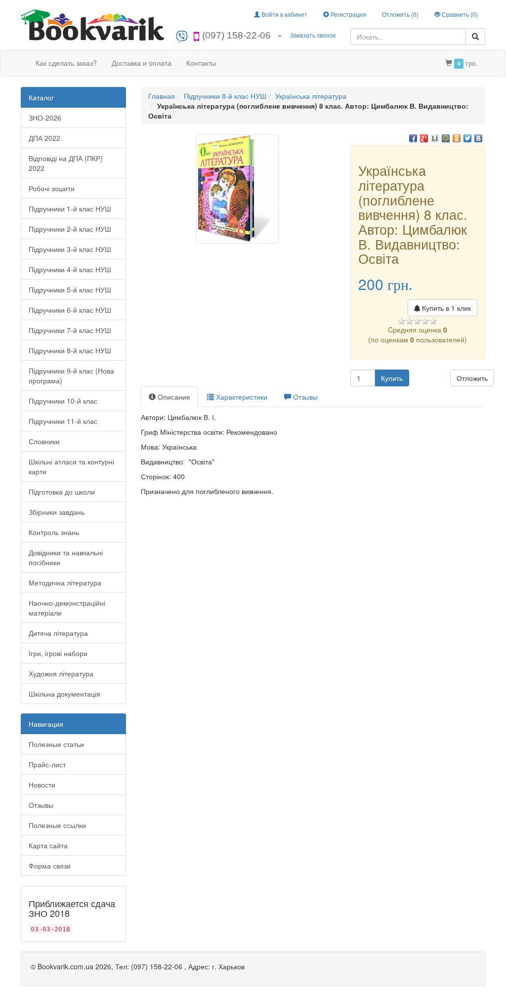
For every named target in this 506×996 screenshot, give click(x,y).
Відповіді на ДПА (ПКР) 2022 (66, 163)
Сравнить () (459, 14)
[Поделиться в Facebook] (413, 138)
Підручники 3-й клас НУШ (70, 249)
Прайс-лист (47, 764)
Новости (42, 784)
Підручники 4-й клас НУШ (70, 269)
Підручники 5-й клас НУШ (70, 289)
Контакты (201, 63)
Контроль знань (54, 532)
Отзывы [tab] (304, 397)
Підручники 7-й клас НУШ (70, 330)
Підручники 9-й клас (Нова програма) (71, 375)
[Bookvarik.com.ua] (92, 24)
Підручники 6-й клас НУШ (70, 310)
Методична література (65, 582)
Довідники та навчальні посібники (66, 557)
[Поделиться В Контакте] (478, 138)
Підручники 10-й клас (63, 401)
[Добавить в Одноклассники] (457, 138)
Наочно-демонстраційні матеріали (67, 608)
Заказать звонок (313, 35)
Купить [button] (392, 378)
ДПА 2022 (44, 138)
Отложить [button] (472, 378)
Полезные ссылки (57, 825)
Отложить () (400, 14)
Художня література (61, 673)
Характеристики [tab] (240, 397)
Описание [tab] (173, 397)
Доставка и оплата (141, 63)
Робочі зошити (52, 188)
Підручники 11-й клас (63, 421)
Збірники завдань (56, 512)
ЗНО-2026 (45, 118)
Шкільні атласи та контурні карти (71, 466)
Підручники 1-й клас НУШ (70, 208)
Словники (44, 441)
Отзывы (41, 805)
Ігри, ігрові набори (58, 653)
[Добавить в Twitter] (467, 138)
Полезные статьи (56, 744)
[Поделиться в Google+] (424, 138)
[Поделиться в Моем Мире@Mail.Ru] (446, 138)
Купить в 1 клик (445, 308)
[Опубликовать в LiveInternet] (435, 138)
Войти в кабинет (283, 14)
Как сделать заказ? (66, 63)
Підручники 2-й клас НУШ (70, 229)
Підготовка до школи (62, 492)
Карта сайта (48, 845)
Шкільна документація (64, 694)
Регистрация (347, 14)
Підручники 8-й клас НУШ (70, 350)
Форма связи (50, 866)
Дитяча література (58, 633)
